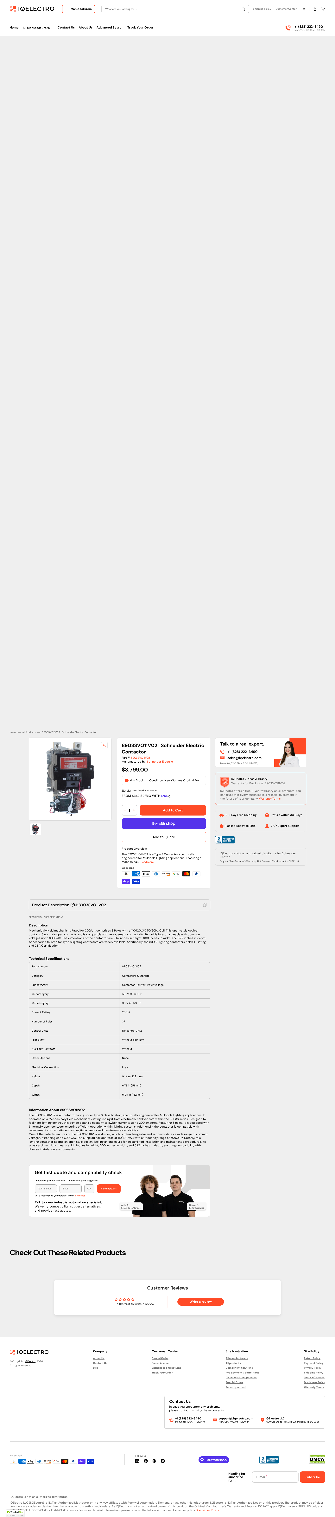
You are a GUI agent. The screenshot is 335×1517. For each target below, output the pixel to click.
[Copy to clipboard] (205, 905)
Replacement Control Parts (242, 1372)
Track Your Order (162, 1372)
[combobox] (175, 9)
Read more (147, 862)
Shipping (126, 790)
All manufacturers (237, 1358)
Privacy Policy (312, 1367)
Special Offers (234, 1382)
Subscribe (313, 1477)
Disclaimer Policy (314, 1382)
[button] (304, 9)
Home (13, 732)
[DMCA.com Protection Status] (317, 1463)
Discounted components (241, 1377)
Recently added (236, 1387)
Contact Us (100, 1363)
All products (233, 1363)
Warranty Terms (270, 799)
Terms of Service (314, 1377)
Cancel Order (160, 1358)
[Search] (244, 9)
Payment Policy (313, 1363)
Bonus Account (161, 1363)
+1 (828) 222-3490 (308, 26)
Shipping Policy (313, 1372)
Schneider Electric (160, 762)
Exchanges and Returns (166, 1367)
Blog (95, 1367)
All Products (29, 732)
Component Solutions (239, 1367)
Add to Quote (164, 837)
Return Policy (312, 1358)
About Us (98, 1358)
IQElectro (30, 1361)
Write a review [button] (201, 1302)
